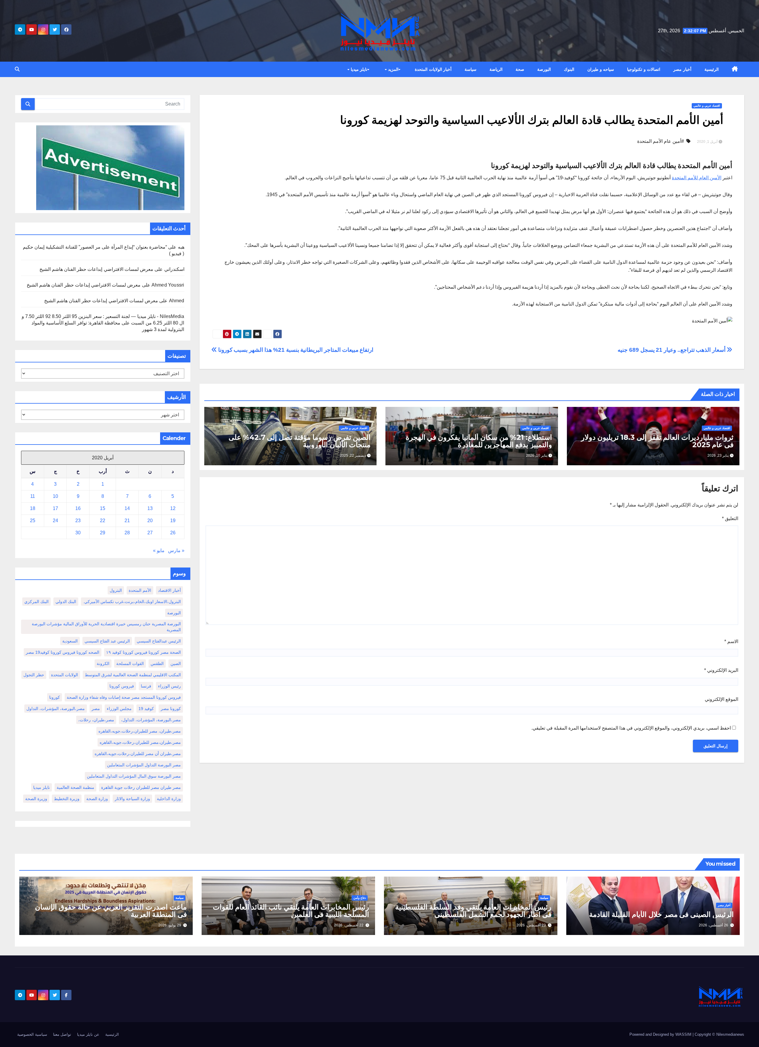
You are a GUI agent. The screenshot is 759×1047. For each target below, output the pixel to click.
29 (102, 532)
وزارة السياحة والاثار (132, 798)
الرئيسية (711, 69)
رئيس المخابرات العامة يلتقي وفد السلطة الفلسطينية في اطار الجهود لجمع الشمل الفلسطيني (473, 911)
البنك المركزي (36, 601)
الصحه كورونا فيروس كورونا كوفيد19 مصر (62, 652)
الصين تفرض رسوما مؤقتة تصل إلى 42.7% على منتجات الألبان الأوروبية (300, 441)
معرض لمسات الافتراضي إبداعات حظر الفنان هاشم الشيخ (96, 269)
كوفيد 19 (146, 708)
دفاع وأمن (359, 897)
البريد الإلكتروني (721, 670)
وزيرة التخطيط (66, 798)
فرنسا (146, 686)
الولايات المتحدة (64, 674)
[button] (17, 69)
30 (78, 532)
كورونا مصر (171, 708)
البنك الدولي (65, 601)
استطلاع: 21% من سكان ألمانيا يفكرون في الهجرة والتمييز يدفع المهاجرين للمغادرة (479, 441)
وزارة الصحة (97, 798)
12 (173, 508)
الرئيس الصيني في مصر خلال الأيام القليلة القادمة (661, 914)
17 (55, 508)
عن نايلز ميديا (88, 1034)
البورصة (544, 69)
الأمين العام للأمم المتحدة (696, 177)
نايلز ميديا (358, 69)
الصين (175, 663)
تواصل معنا (62, 1034)
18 (32, 508)
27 (150, 532)
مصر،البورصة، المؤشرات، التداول (55, 708)
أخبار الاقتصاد (169, 590)
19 (173, 520)
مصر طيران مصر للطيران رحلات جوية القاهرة (141, 787)
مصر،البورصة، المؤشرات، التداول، (151, 719)
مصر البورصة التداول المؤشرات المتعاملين (144, 765)
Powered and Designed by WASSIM (661, 1034)
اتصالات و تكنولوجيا (643, 69)
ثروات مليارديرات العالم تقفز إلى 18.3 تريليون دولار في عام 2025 (657, 441)
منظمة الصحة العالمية (75, 787)
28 (127, 532)
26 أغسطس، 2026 (713, 925)
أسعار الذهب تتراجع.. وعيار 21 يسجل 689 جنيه (672, 350)
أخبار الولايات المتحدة (433, 69)
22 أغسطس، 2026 (348, 925)
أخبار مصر (682, 69)
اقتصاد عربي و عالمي (706, 105)
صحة (520, 69)
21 (127, 520)
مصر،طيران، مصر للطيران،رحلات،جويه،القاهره (139, 731)
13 (150, 508)
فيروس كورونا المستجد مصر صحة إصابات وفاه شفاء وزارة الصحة (124, 697)
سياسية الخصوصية (32, 1034)
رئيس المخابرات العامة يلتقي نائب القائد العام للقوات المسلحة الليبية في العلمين (291, 911)
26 (173, 532)
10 (55, 496)
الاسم (731, 641)
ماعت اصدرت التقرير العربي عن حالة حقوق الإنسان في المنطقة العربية (111, 911)
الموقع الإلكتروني (721, 699)
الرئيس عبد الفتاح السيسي (107, 641)
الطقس (157, 663)
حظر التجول (33, 674)
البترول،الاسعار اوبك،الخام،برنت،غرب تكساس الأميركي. (132, 601)
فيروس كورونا (121, 686)
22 (102, 520)
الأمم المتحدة (140, 590)
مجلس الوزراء (119, 708)
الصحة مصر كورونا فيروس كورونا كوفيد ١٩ (143, 652)
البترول (116, 590)
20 (150, 520)
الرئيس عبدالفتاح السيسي (159, 641)
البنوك (569, 69)
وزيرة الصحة (36, 798)
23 (78, 520)
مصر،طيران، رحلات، (96, 719)
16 (78, 508)
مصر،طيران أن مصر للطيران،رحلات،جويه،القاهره (138, 753)
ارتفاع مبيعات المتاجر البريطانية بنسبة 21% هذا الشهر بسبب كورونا (295, 350)
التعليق (730, 518)
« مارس (176, 550)
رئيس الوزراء (169, 686)
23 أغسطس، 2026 (531, 925)
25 (32, 520)
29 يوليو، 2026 (169, 925)
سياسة (470, 69)
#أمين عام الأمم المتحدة (660, 141)
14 (127, 508)
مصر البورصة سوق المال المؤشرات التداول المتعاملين (134, 776)
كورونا (54, 697)
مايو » (159, 550)
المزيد (392, 69)
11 (32, 496)
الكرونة (103, 663)
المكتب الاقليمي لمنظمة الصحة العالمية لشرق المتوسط (133, 674)
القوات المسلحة (130, 663)
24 (55, 520)
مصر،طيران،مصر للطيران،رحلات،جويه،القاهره (140, 742)
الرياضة (496, 69)
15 (102, 508)
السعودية (70, 641)
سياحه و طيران (600, 69)
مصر (96, 708)
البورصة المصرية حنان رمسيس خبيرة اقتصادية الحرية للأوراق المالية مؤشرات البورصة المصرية (106, 626)
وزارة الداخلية (169, 798)
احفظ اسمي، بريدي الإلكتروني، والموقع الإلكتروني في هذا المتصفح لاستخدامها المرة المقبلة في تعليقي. (631, 727)
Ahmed (176, 300)
